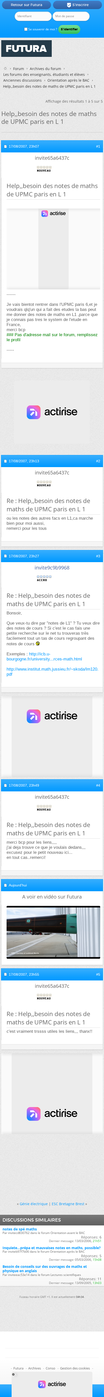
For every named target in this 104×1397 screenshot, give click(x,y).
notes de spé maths (20, 1229)
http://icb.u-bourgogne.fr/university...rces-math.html (44, 656)
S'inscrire (78, 5)
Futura (18, 1368)
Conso (50, 1368)
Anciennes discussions (22, 80)
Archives (34, 1368)
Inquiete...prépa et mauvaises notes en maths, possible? (52, 1247)
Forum (18, 68)
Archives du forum (45, 68)
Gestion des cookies (75, 1368)
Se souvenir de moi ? (42, 29)
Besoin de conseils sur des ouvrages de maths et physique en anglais (45, 1268)
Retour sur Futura (26, 5)
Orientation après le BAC (68, 80)
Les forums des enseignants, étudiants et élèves (44, 74)
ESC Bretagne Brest (68, 1203)
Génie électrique (34, 1203)
